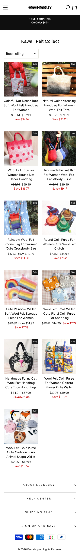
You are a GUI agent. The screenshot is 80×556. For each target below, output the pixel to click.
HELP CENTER (39, 498)
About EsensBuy (39, 484)
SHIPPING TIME (39, 512)
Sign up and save (39, 525)
